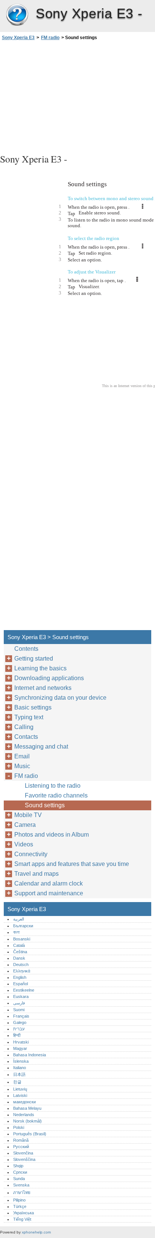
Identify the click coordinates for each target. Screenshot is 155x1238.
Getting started (33, 658)
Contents (26, 649)
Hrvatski (21, 1042)
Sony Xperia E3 (17, 15)
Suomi (18, 1009)
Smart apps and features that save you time (71, 864)
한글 (17, 1082)
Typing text (28, 717)
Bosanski (21, 939)
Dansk (19, 958)
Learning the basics (40, 668)
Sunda (19, 1178)
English (19, 977)
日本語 (19, 1074)
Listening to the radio (53, 785)
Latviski (20, 1095)
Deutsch (21, 964)
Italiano (19, 1067)
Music (22, 766)
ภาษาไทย (21, 1192)
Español (20, 983)
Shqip (18, 1166)
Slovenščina (24, 1159)
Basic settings (33, 707)
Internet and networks (42, 688)
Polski (18, 1127)
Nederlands (23, 1114)
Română (21, 1140)
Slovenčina (23, 1153)
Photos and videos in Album (51, 834)
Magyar (20, 1048)
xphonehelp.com (36, 1232)
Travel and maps (36, 873)
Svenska (21, 1185)
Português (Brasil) (29, 1134)
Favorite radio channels (56, 795)
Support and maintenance (48, 893)
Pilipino (19, 1200)
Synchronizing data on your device (60, 697)
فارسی (19, 1003)
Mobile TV (28, 815)
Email (22, 756)
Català (19, 945)
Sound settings (45, 805)
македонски (24, 1102)
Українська (23, 1213)
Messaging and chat (41, 746)
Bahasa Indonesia (29, 1055)
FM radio (50, 37)
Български (23, 926)
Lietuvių (20, 1089)
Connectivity (30, 854)
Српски (20, 1172)
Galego (19, 1022)
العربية (18, 919)
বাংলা (16, 932)
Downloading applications (49, 678)
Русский (21, 1146)
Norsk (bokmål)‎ (27, 1121)
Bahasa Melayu (27, 1108)
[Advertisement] (77, 96)
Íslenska (21, 1061)
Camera (25, 825)
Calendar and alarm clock (48, 883)
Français (21, 1016)
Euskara (21, 996)
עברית (18, 1029)
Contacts (26, 737)
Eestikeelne (23, 990)
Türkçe (19, 1206)
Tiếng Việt (22, 1219)
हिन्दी (16, 1035)
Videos (23, 844)
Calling (23, 727)
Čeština (20, 951)
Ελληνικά (21, 971)
